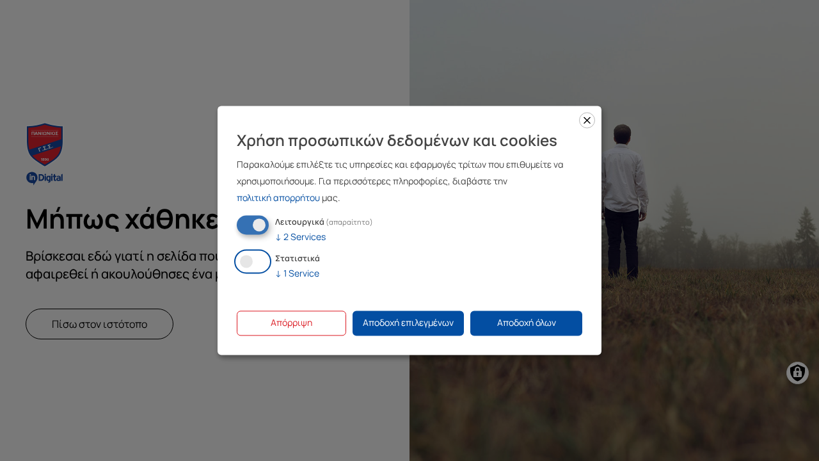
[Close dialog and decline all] (587, 120)
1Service (297, 274)
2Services (300, 236)
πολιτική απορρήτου (278, 197)
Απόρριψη (291, 323)
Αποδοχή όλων (526, 323)
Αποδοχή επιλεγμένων (408, 323)
